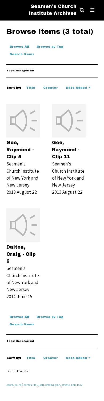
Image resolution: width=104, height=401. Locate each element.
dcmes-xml (30, 385)
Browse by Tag (50, 46)
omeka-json (52, 385)
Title (30, 87)
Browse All (19, 46)
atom (9, 385)
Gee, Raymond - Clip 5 (20, 149)
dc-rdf (18, 385)
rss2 (79, 385)
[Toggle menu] (92, 10)
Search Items (22, 54)
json (41, 385)
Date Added (76, 87)
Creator (50, 87)
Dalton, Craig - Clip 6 (21, 254)
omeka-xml (69, 385)
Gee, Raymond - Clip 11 (65, 149)
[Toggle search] (82, 10)
